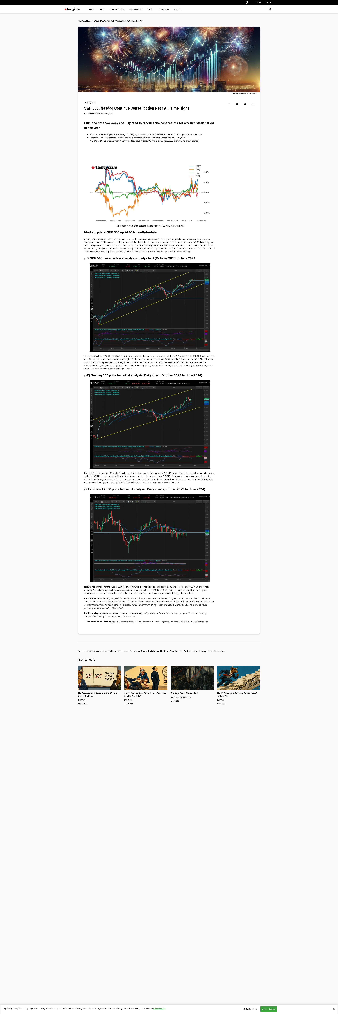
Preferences (251, 1009)
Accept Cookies (268, 1009)
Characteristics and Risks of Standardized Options (166, 651)
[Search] (270, 9)
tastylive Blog (84, 21)
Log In (268, 3)
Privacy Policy (159, 1008)
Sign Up (258, 3)
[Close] (334, 1009)
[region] (169, 1009)
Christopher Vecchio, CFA (100, 113)
